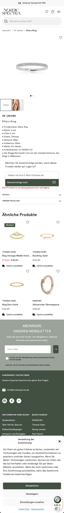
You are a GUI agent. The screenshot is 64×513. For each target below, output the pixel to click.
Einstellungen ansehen (32, 502)
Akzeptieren (32, 486)
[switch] (57, 508)
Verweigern (32, 494)
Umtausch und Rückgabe (13, 434)
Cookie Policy (24, 509)
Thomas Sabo (38, 425)
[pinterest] (19, 400)
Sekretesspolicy (37, 509)
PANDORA (37, 420)
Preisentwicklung (11, 201)
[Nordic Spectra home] (11, 11)
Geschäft (6, 30)
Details (6, 195)
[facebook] (11, 400)
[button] (59, 441)
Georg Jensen (39, 429)
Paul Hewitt (37, 434)
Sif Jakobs (18, 30)
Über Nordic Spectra (12, 425)
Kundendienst (8, 420)
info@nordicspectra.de (18, 390)
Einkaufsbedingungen (12, 429)
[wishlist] (47, 11)
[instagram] (4, 400)
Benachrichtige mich (17, 182)
